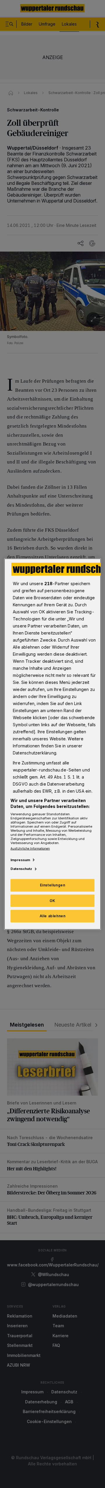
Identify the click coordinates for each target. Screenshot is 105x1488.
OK (52, 900)
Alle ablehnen (53, 916)
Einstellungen (52, 885)
